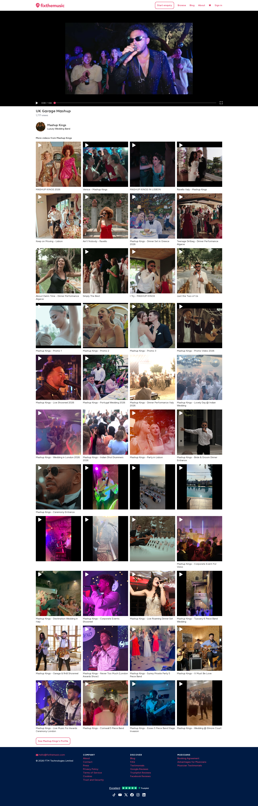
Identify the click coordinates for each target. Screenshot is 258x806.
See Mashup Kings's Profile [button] (53, 741)
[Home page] (50, 5)
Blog (192, 5)
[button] (36, 102)
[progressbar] (46, 102)
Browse (182, 5)
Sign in (218, 5)
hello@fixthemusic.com (51, 754)
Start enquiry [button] (164, 5)
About (201, 5)
